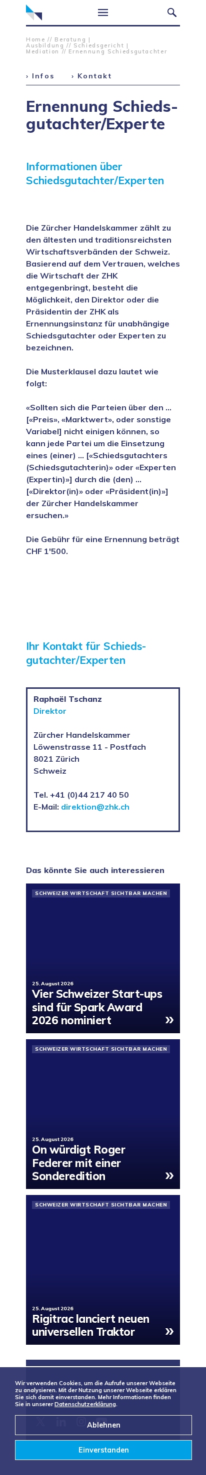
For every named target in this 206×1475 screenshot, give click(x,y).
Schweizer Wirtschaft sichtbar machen (101, 893)
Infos (43, 75)
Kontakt (95, 75)
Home (36, 39)
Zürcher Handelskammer (34, 12)
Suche (172, 12)
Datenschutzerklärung (85, 1404)
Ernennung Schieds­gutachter (117, 51)
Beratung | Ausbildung (58, 42)
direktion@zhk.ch (95, 807)
